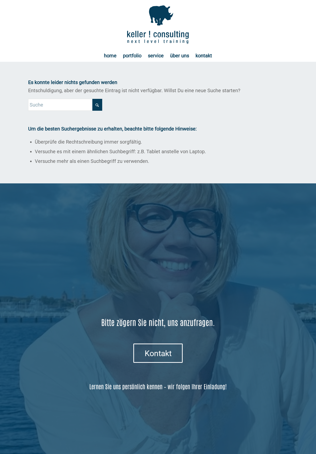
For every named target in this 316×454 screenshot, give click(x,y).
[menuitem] (110, 55)
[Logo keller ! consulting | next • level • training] (158, 24)
